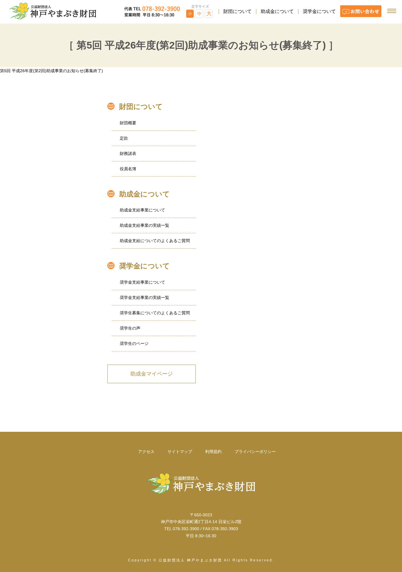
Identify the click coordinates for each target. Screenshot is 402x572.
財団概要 (128, 122)
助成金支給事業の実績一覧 (144, 225)
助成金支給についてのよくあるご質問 (155, 240)
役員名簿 (128, 168)
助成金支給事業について (142, 210)
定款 (124, 138)
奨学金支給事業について (142, 282)
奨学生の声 (130, 328)
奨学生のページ (134, 343)
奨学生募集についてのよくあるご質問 (155, 312)
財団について (237, 11)
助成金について (277, 11)
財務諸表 (128, 153)
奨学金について (319, 11)
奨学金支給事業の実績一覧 (144, 297)
